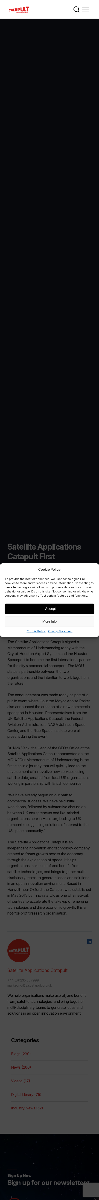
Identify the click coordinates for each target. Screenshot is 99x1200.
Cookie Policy (36, 631)
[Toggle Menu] (85, 9)
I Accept (50, 609)
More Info (49, 621)
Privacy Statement (60, 631)
